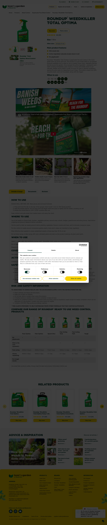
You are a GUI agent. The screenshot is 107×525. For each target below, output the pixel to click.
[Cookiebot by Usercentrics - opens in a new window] (80, 245)
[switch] (44, 272)
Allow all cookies (76, 278)
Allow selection (53, 278)
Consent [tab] (30, 250)
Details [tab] (53, 250)
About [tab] (77, 250)
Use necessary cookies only (31, 278)
